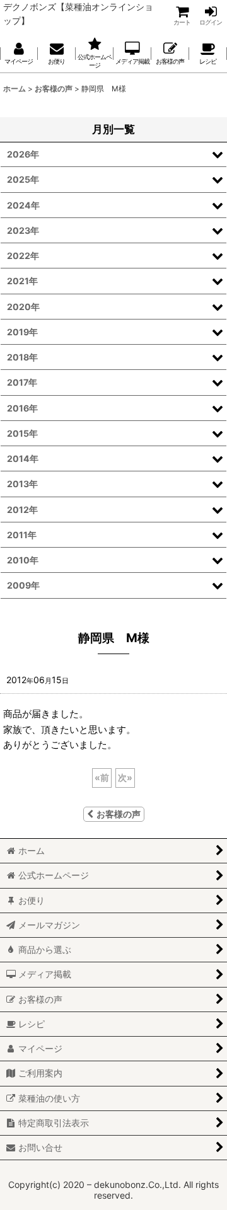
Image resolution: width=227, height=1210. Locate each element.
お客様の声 (118, 814)
